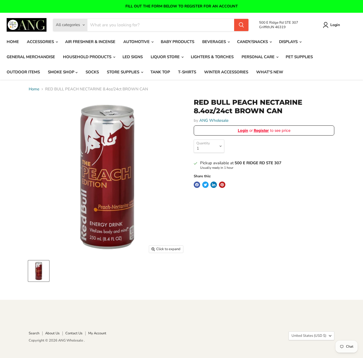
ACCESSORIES (41, 41)
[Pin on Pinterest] (222, 185)
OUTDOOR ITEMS (23, 72)
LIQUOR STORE (166, 57)
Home (34, 89)
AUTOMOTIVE (137, 41)
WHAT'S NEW (269, 72)
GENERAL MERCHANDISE (31, 57)
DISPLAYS (289, 41)
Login (335, 24)
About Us (52, 333)
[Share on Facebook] (197, 185)
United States (309, 335)
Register (261, 130)
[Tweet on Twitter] (205, 185)
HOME (13, 41)
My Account (97, 333)
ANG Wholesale (214, 120)
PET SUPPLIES (299, 57)
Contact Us (73, 333)
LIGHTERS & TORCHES (212, 57)
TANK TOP (160, 72)
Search (34, 333)
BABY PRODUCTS (177, 41)
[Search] (241, 25)
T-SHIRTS (187, 72)
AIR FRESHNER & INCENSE (90, 41)
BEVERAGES (214, 41)
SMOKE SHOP (61, 72)
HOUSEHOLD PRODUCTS (87, 57)
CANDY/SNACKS (253, 41)
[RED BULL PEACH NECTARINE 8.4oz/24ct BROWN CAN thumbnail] (38, 270)
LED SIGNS (133, 57)
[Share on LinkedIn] (213, 185)
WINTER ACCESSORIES (226, 72)
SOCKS (92, 72)
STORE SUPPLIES (123, 72)
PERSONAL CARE (259, 57)
